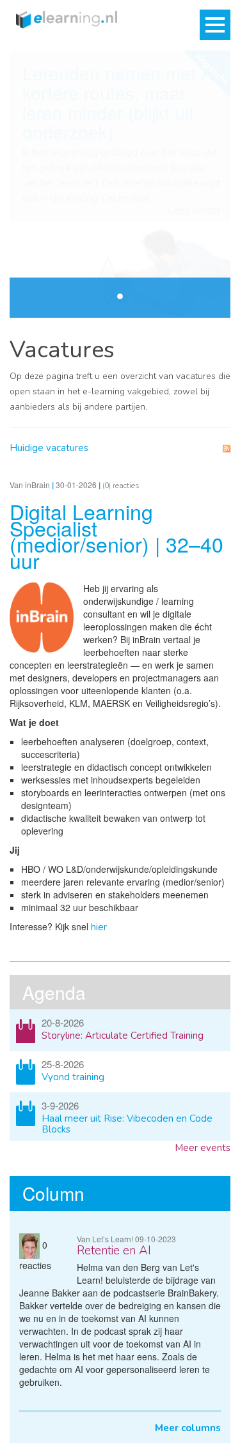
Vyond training (73, 1077)
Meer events (202, 1147)
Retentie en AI (114, 1250)
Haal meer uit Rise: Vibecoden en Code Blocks (127, 1124)
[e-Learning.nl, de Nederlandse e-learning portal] (63, 18)
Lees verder (194, 211)
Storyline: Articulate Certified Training (123, 1035)
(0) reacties (121, 485)
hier (97, 927)
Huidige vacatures (49, 448)
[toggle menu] (215, 25)
